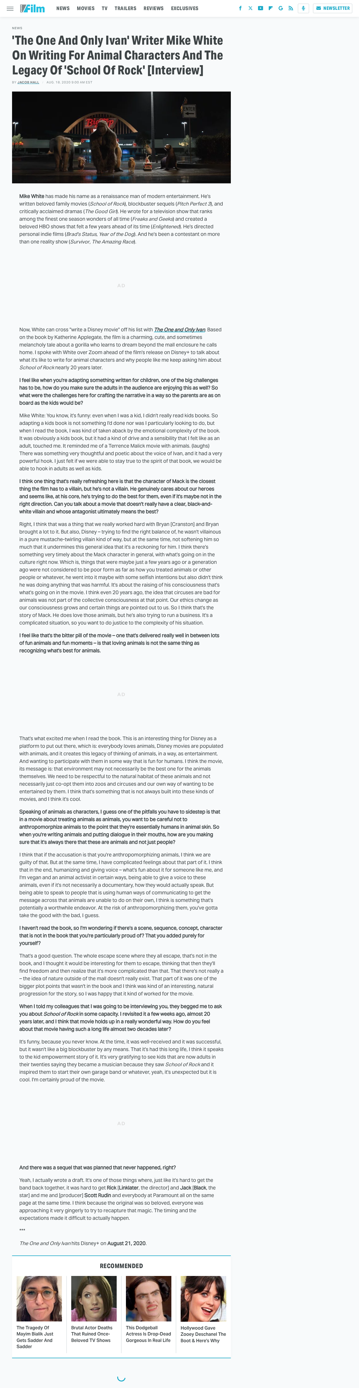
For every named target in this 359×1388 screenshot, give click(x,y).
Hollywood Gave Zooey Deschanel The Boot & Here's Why (203, 1334)
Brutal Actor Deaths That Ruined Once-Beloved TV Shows (91, 1334)
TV (104, 8)
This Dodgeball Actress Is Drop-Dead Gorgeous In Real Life (148, 1334)
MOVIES (86, 8)
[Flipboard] (271, 9)
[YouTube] (260, 9)
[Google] (281, 9)
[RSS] (291, 9)
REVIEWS (154, 8)
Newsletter (336, 8)
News (17, 28)
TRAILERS (125, 8)
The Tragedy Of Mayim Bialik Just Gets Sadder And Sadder (35, 1337)
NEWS (63, 8)
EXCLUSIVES (185, 8)
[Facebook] (240, 9)
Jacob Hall (28, 82)
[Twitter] (250, 9)
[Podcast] (303, 8)
